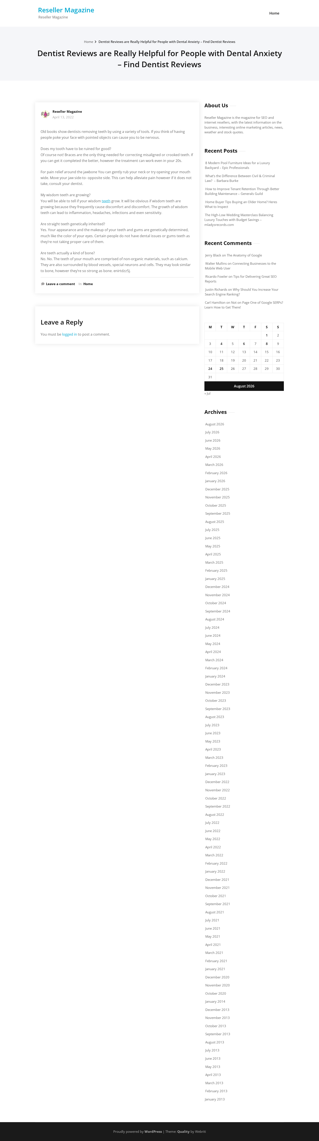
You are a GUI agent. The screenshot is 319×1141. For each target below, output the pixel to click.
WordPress (153, 1131)
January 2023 (215, 774)
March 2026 (214, 464)
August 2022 (214, 814)
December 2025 (217, 489)
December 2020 (217, 977)
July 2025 (212, 529)
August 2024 (214, 619)
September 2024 (217, 611)
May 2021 (212, 936)
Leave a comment (60, 284)
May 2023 (212, 741)
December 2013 (217, 1009)
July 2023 (212, 725)
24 (210, 368)
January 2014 (215, 1001)
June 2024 (212, 635)
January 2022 (215, 871)
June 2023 (212, 733)
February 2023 (216, 765)
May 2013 (212, 1066)
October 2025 (215, 505)
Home (274, 13)
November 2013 (217, 1017)
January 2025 (215, 578)
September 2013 (217, 1034)
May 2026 (212, 448)
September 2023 (217, 709)
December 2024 (217, 586)
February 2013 (216, 1091)
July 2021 (212, 920)
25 (222, 368)
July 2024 (212, 627)
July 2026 (212, 432)
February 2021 (216, 961)
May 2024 (212, 644)
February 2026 (216, 473)
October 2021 (215, 896)
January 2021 (215, 969)
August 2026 (214, 424)
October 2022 (215, 798)
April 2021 (213, 944)
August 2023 (214, 717)
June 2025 (212, 538)
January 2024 (215, 676)
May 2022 (212, 839)
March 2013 (214, 1083)
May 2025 (212, 546)
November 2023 (217, 692)
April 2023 (213, 749)
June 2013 (212, 1058)
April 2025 (213, 554)
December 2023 (217, 684)
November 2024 (217, 595)
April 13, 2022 (63, 117)
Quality (183, 1131)
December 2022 (217, 782)
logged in (69, 334)
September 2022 (217, 806)
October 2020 (215, 993)
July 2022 (212, 822)
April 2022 (213, 847)
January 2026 (215, 481)
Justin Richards (216, 289)
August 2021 (214, 912)
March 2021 (214, 952)
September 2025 (217, 513)
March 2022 (214, 855)
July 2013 (212, 1050)
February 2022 (216, 863)
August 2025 (214, 521)
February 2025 (216, 570)
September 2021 (217, 904)
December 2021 (217, 879)
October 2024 (215, 603)
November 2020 (217, 985)
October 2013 (215, 1026)
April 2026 (213, 456)
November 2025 (217, 497)
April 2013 (213, 1074)
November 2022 (217, 790)
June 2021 (212, 928)
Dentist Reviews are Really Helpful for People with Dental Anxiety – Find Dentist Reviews (167, 41)
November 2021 (217, 887)
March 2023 (214, 757)
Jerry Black (213, 255)
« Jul (207, 393)
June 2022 (212, 831)
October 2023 (215, 700)
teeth (106, 201)
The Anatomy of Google (244, 255)
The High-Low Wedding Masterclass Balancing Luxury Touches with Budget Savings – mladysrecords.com (238, 220)
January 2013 (215, 1099)
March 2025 (214, 562)
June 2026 (212, 440)
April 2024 (213, 652)
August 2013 (214, 1042)
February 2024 (216, 668)
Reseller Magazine (66, 9)
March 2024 (214, 660)
